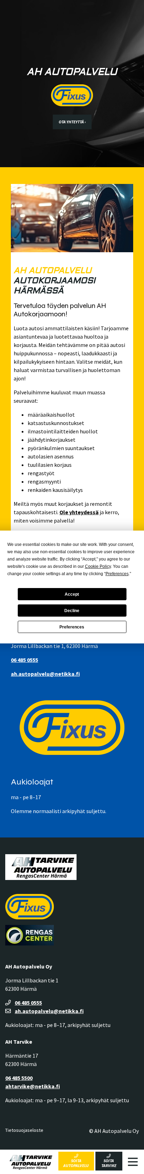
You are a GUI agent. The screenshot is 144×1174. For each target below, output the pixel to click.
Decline (71, 610)
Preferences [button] (117, 573)
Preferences (71, 627)
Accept (72, 594)
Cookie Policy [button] (98, 566)
